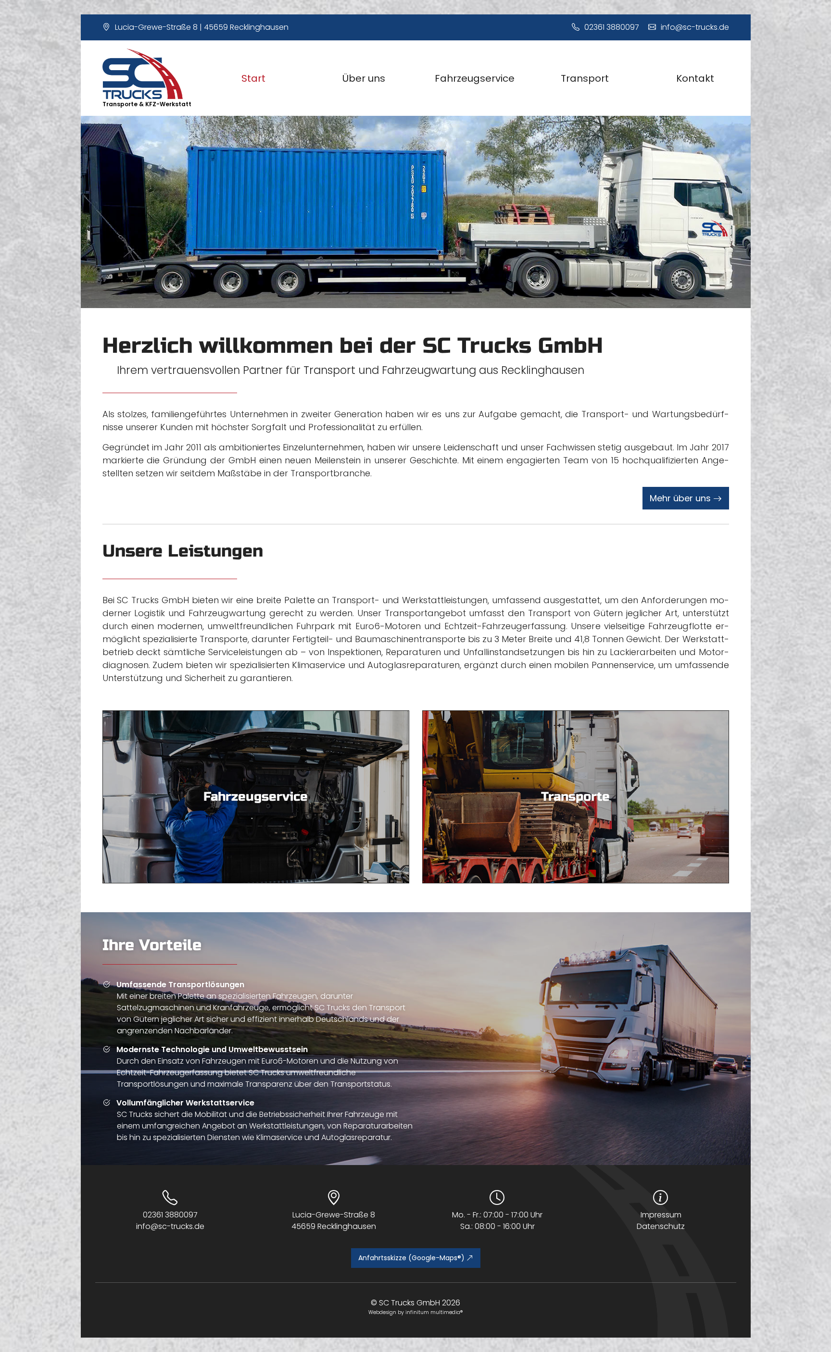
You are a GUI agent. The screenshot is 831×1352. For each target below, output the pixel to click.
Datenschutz (661, 1226)
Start (253, 78)
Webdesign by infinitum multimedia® (415, 1312)
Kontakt (695, 78)
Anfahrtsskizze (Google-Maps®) (412, 1258)
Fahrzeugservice (475, 78)
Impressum (661, 1214)
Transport (585, 78)
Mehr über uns (681, 498)
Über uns (363, 78)
